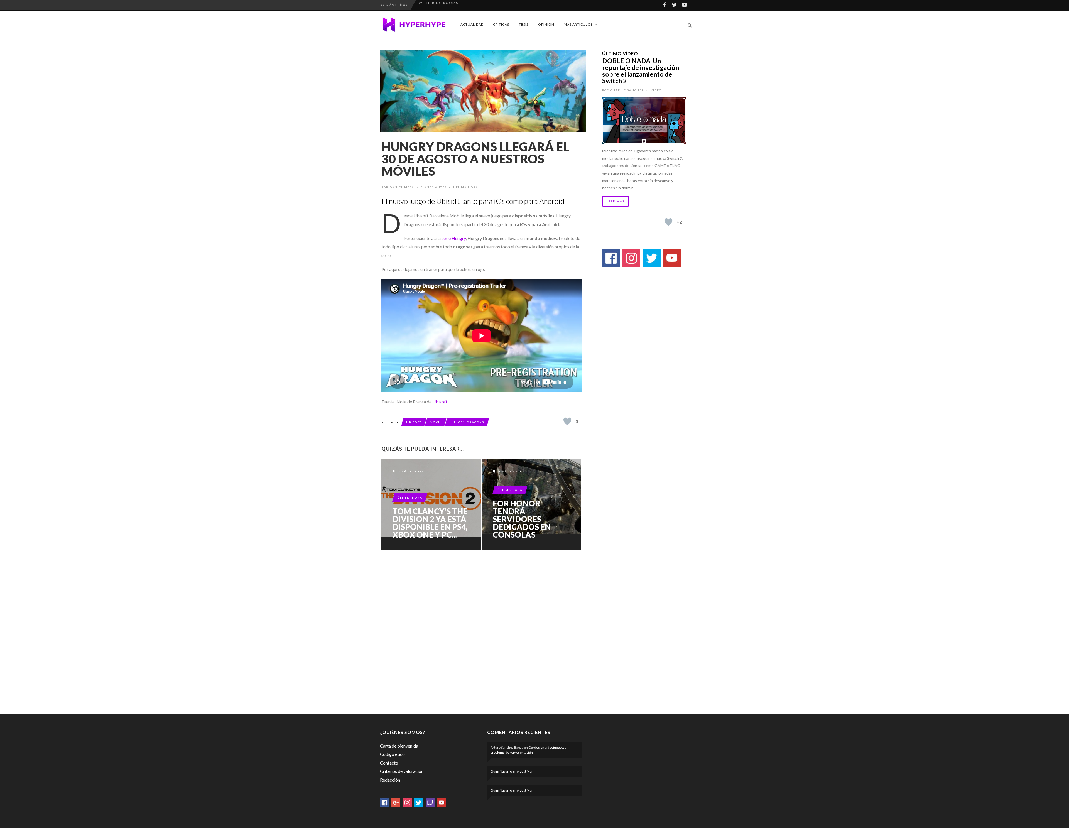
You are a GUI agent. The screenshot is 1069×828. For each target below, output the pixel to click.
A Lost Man (525, 771)
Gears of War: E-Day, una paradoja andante (468, 5)
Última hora (465, 187)
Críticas (501, 24)
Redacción (390, 779)
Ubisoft (439, 401)
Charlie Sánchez (627, 90)
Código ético (392, 754)
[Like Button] (567, 421)
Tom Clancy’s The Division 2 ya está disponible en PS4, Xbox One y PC (431, 504)
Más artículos (578, 24)
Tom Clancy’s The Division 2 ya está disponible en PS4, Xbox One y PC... (430, 522)
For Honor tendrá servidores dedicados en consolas (522, 518)
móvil (436, 422)
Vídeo (656, 90)
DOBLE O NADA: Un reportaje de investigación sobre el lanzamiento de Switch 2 (640, 71)
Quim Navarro (501, 771)
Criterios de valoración (401, 771)
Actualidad (472, 24)
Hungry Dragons (467, 422)
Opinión (546, 24)
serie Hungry (454, 238)
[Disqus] (481, 630)
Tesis (523, 24)
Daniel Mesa (402, 187)
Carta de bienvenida (399, 745)
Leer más (615, 201)
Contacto (389, 762)
